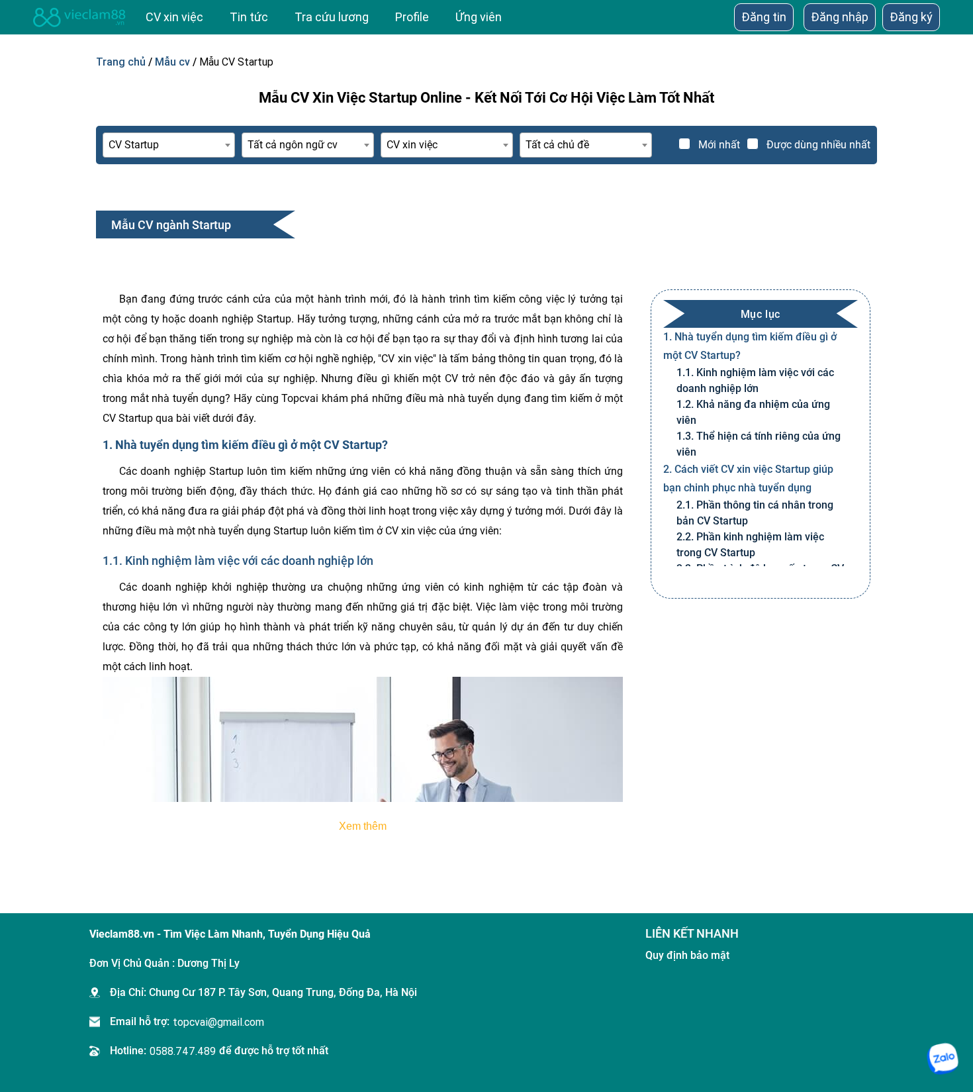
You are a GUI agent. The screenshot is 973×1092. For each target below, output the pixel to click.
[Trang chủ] (79, 17)
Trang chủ (121, 61)
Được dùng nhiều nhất (818, 144)
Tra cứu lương (332, 17)
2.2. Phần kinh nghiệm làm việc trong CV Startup (750, 544)
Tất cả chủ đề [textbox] (557, 144)
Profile (412, 17)
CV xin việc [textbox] (412, 144)
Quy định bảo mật (687, 955)
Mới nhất (719, 144)
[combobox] (169, 145)
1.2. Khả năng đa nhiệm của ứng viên (753, 412)
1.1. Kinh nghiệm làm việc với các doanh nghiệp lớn (755, 380)
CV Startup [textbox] (134, 144)
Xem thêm (363, 826)
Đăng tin (763, 17)
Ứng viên (478, 17)
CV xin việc (174, 17)
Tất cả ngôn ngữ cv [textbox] (293, 144)
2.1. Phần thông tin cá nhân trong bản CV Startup (754, 513)
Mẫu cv (172, 61)
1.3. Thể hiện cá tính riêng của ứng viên (758, 444)
